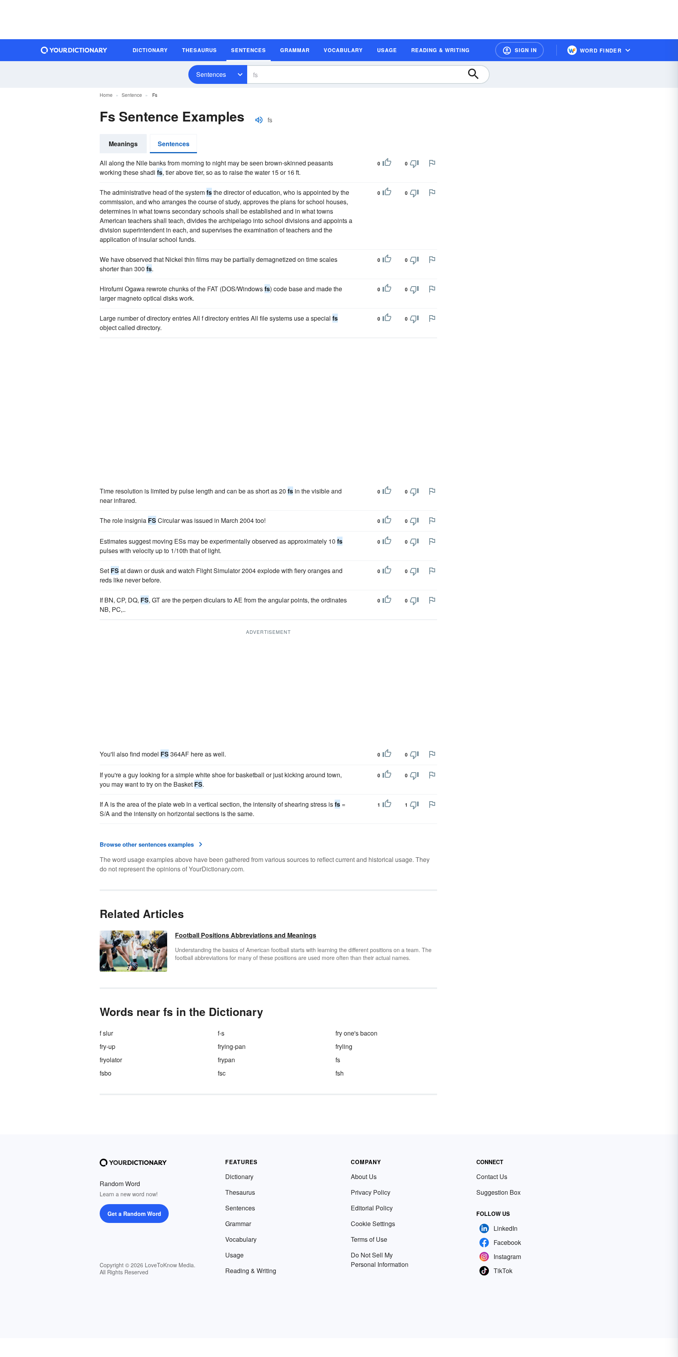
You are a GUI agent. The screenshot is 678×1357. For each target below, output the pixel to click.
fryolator (111, 1059)
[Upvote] (387, 163)
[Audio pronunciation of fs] (259, 120)
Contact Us (491, 1176)
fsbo (105, 1073)
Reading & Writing (250, 1270)
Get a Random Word (134, 1213)
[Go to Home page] (74, 50)
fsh (339, 1073)
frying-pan (232, 1046)
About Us (364, 1176)
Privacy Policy (370, 1192)
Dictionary (239, 1176)
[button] (519, 50)
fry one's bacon (356, 1033)
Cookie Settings (373, 1223)
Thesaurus (240, 1192)
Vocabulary (241, 1239)
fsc (222, 1073)
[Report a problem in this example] (432, 163)
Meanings (123, 143)
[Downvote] (414, 163)
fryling (343, 1046)
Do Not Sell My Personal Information (379, 1259)
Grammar (238, 1223)
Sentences (211, 74)
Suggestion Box (498, 1192)
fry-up (107, 1046)
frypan (226, 1059)
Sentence (132, 94)
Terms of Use (369, 1239)
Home (106, 94)
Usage (234, 1254)
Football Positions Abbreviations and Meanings (245, 935)
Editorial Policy (372, 1207)
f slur (106, 1033)
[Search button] (477, 74)
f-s (221, 1033)
